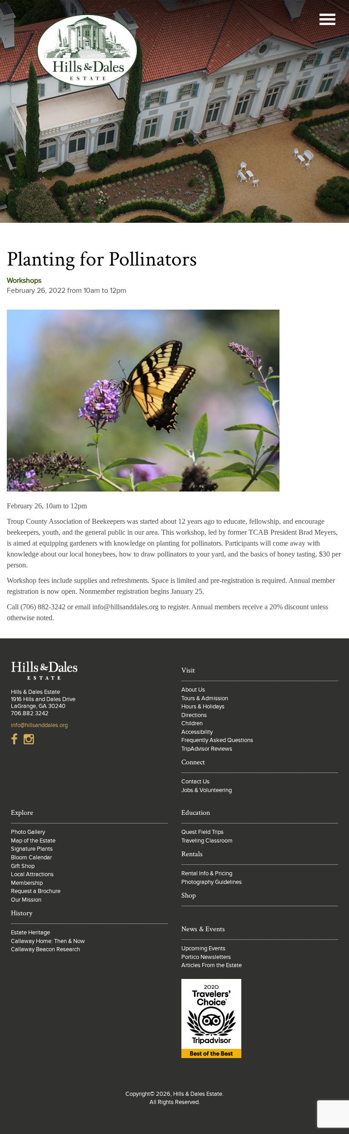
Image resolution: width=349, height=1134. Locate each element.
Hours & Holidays (202, 706)
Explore (22, 813)
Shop (188, 895)
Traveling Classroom (207, 840)
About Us (193, 689)
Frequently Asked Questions (217, 740)
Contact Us (195, 781)
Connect (193, 762)
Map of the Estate (33, 840)
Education (195, 813)
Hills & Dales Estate (87, 56)
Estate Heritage (30, 932)
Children (192, 723)
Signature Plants (32, 849)
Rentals (192, 854)
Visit (188, 670)
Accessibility (197, 732)
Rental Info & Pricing (206, 873)
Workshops (24, 280)
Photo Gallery (28, 832)
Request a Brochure (35, 891)
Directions (194, 715)
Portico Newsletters (206, 957)
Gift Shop (23, 866)
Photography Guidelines (211, 882)
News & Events (203, 929)
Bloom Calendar (31, 857)
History (21, 913)
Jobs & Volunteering (206, 790)
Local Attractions (32, 874)
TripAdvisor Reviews (206, 749)
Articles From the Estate (211, 965)
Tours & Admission (204, 698)
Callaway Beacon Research (45, 949)
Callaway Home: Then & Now (48, 941)
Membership (27, 883)
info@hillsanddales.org (39, 725)
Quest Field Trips (202, 832)
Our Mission (26, 899)
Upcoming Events (203, 948)
